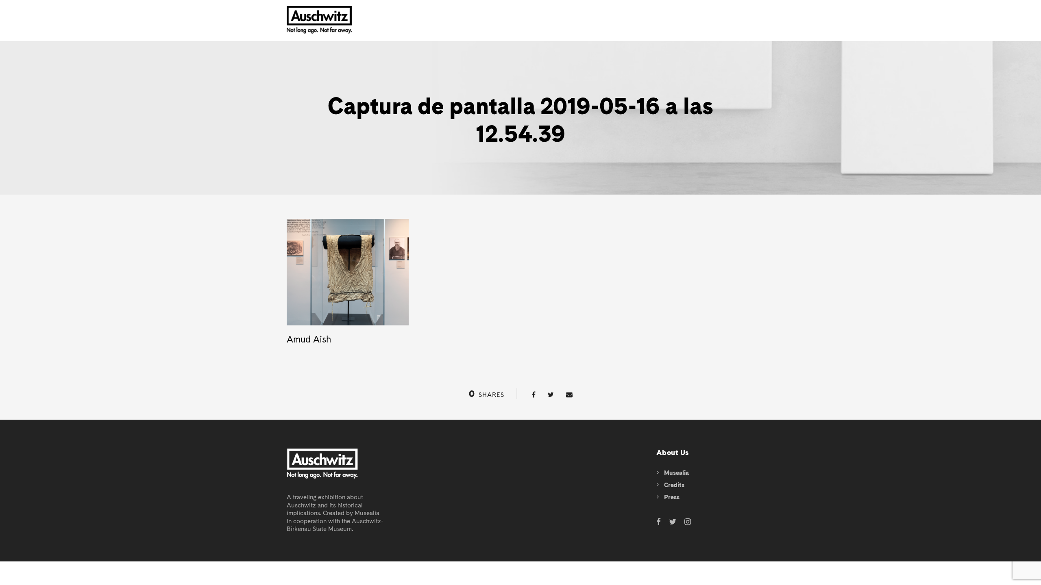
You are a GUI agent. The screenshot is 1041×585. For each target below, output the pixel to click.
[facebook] (658, 522)
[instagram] (687, 522)
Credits (674, 485)
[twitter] (672, 522)
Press (671, 497)
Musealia (676, 473)
